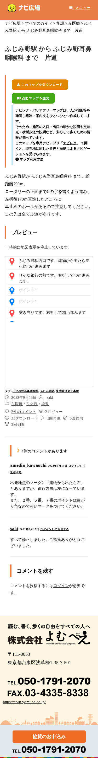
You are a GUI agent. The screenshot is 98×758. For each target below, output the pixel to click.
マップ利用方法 (31, 159)
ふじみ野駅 (47, 391)
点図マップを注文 (35, 98)
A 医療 (16, 404)
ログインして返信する (54, 529)
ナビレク (70, 143)
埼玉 (45, 404)
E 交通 (32, 404)
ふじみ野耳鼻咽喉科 (25, 391)
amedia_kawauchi (28, 465)
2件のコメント (23, 412)
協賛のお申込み (49, 736)
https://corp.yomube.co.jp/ (24, 702)
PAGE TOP (91, 731)
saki (50, 398)
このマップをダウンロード (41, 85)
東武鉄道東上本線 (67, 391)
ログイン (61, 586)
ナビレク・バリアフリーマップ (39, 110)
